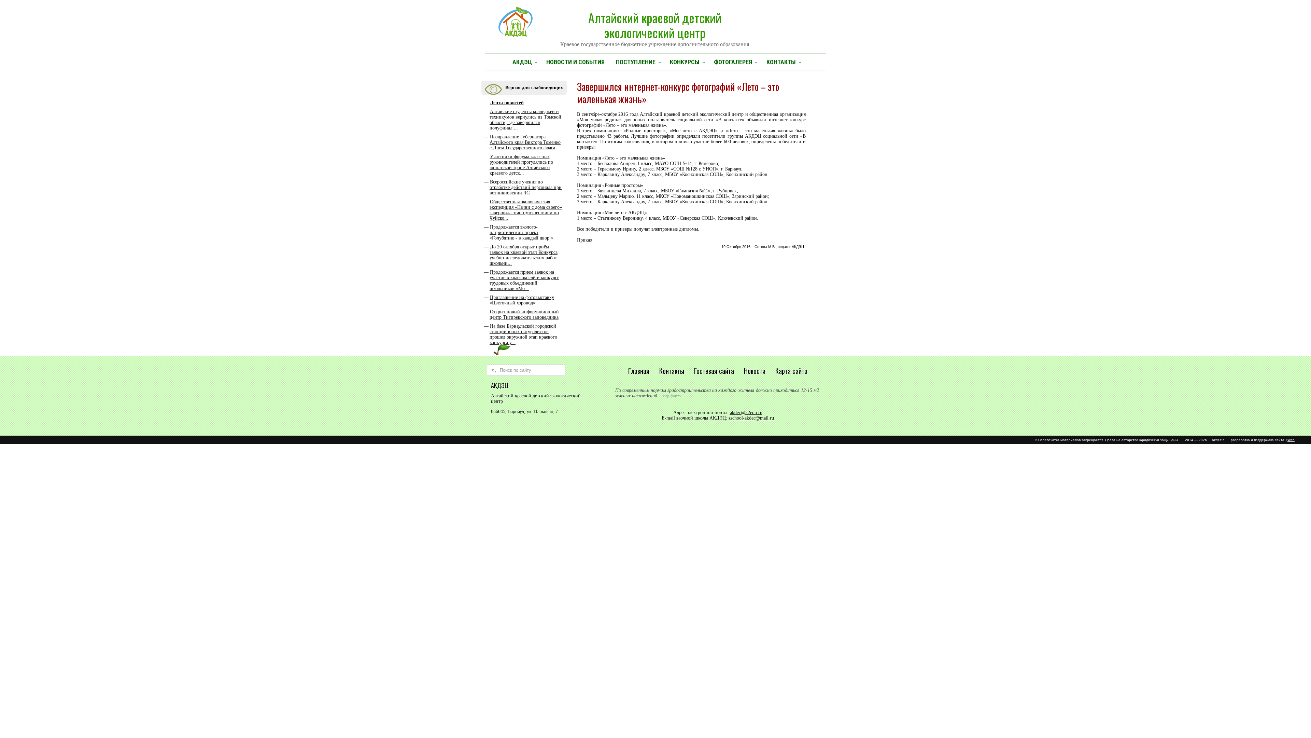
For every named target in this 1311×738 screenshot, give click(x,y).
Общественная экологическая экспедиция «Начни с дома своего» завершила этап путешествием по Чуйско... (526, 210)
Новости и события (575, 62)
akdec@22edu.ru (746, 412)
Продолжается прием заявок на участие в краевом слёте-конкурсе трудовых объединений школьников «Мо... (524, 280)
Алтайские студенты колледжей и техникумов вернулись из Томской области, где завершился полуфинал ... (525, 120)
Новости (754, 371)
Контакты (781, 62)
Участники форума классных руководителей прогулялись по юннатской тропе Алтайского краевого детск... (521, 165)
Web (1291, 440)
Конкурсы (685, 62)
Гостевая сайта (714, 371)
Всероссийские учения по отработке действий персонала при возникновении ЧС (526, 187)
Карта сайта (791, 371)
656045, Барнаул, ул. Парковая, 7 (524, 411)
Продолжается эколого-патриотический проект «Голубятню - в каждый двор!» (521, 232)
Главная (638, 371)
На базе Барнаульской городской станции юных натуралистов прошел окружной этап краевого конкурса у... (523, 334)
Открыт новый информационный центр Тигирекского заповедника (524, 314)
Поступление (636, 62)
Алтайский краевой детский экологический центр (654, 27)
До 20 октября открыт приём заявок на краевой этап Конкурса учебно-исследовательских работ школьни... (524, 255)
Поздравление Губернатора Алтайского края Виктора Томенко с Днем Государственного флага (525, 142)
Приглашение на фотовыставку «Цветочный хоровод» (522, 300)
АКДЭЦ (522, 62)
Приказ (584, 240)
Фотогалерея (733, 62)
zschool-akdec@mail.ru (751, 418)
